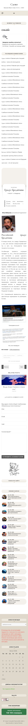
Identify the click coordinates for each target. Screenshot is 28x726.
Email (3, 416)
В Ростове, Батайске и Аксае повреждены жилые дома (14, 498)
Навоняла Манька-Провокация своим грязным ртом (12, 587)
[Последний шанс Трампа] (22, 367)
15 (19, 664)
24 (3, 671)
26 (9, 671)
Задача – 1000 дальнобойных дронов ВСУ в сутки (14, 505)
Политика (14, 187)
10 (3, 664)
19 (9, 668)
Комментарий (6, 432)
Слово (14, 4)
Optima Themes (18, 723)
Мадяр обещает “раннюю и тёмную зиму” (14, 527)
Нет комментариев (14, 361)
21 (16, 668)
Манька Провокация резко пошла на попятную (14, 534)
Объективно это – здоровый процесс (12, 594)
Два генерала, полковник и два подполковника (14, 512)
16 (23, 664)
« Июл (3, 679)
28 (16, 671)
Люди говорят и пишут (9, 355)
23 (23, 668)
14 (16, 664)
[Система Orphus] (5, 38)
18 (6, 668)
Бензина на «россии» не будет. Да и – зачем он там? (14, 572)
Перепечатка (7, 357)
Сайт (3, 424)
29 (20, 671)
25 (6, 671)
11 (6, 664)
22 (19, 668)
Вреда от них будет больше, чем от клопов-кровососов (14, 550)
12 (9, 664)
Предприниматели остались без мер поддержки (12, 565)
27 (13, 671)
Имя (3, 409)
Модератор (17, 193)
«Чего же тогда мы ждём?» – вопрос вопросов (14, 519)
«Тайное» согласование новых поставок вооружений (14, 602)
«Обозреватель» (14, 349)
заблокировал (14, 712)
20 (13, 668)
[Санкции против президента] (5, 367)
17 (3, 668)
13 (13, 664)
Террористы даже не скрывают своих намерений (13, 542)
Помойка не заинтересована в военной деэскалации (14, 580)
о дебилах (19, 355)
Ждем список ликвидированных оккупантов (12, 557)
